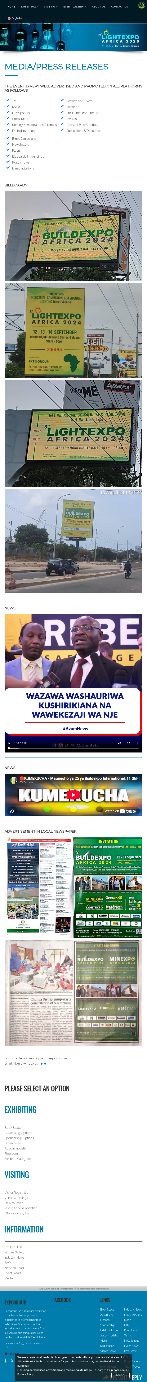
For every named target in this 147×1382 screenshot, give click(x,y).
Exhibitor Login (109, 1330)
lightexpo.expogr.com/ (51, 1058)
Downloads (12, 1143)
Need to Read (14, 1268)
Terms (128, 1335)
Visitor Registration (17, 1192)
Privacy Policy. (25, 1374)
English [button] (16, 18)
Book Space (13, 1128)
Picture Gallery (14, 1252)
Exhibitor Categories (18, 1159)
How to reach (14, 1203)
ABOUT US (98, 6)
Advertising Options (18, 1133)
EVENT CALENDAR (74, 6)
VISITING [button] (50, 6)
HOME (11, 6)
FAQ (8, 1263)
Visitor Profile (108, 1351)
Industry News (14, 1257)
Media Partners (133, 1314)
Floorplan (11, 1153)
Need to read (131, 1340)
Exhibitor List (13, 1247)
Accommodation (16, 1148)
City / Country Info (17, 1213)
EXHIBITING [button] (28, 6)
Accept (120, 1375)
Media (9, 1278)
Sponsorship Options (19, 1138)
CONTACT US (119, 6)
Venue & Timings (16, 1198)
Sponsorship (107, 1325)
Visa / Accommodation (21, 1208)
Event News (13, 1273)
